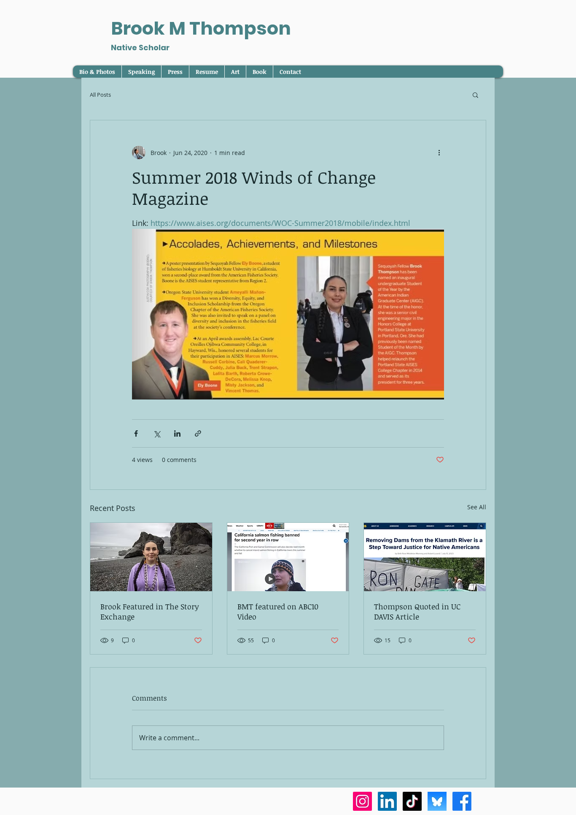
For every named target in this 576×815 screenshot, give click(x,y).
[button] (475, 94)
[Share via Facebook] (136, 433)
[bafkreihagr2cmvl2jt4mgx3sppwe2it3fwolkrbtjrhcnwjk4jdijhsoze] (437, 801)
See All (476, 507)
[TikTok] (412, 801)
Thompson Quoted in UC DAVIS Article (417, 611)
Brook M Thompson (201, 28)
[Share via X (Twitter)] (157, 433)
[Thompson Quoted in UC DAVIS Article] (425, 557)
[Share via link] (198, 433)
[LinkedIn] (387, 801)
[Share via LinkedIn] (177, 433)
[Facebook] (461, 801)
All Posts (100, 94)
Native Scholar (140, 47)
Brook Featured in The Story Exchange (149, 611)
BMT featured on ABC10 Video (277, 611)
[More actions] (439, 152)
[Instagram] (362, 801)
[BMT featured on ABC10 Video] (288, 557)
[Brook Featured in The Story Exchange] (151, 557)
